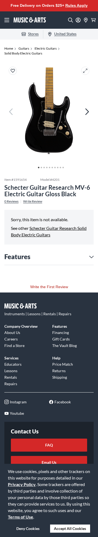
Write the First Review (49, 287)
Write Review (32, 201)
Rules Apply (76, 5)
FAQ (49, 445)
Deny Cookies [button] (27, 528)
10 (61, 166)
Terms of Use (20, 516)
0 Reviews (11, 201)
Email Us (49, 462)
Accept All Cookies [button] (70, 528)
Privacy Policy (22, 484)
